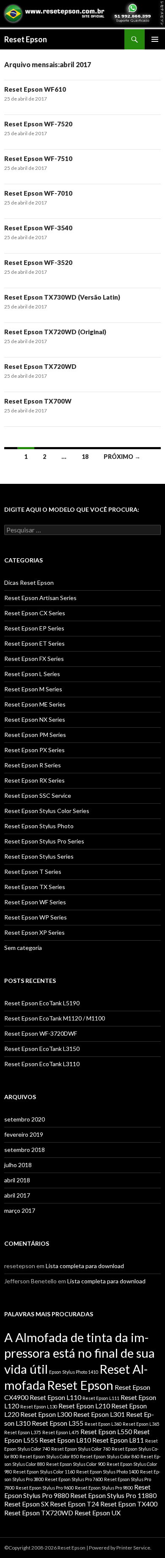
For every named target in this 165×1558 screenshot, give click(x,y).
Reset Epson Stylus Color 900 (75, 1464)
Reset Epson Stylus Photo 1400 (107, 1471)
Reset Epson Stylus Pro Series (44, 841)
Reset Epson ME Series (35, 704)
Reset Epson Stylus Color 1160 (44, 1471)
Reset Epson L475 (60, 1432)
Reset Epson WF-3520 (38, 262)
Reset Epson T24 (74, 1504)
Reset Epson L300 (46, 1414)
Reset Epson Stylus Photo (39, 825)
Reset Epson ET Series (34, 643)
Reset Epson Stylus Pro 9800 (104, 1487)
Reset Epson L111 (100, 1398)
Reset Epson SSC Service (37, 795)
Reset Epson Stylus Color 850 (49, 1456)
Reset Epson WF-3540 (38, 228)
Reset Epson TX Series (34, 886)
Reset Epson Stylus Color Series (46, 810)
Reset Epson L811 (118, 1440)
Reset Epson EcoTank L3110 (42, 1063)
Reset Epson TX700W (38, 401)
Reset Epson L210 (84, 1406)
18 (85, 456)
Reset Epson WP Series (35, 917)
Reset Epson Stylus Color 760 (80, 1449)
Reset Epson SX (26, 1504)
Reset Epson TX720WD (40, 366)
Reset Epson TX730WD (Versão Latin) (62, 297)
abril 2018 (17, 1180)
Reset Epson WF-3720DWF (40, 1033)
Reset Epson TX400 (128, 1504)
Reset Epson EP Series (34, 628)
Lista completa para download (85, 1265)
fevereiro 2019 (23, 1134)
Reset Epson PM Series (35, 734)
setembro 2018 (24, 1149)
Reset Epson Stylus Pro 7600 (74, 1479)
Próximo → (122, 456)
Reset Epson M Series (33, 689)
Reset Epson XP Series (34, 932)
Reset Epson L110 (55, 1397)
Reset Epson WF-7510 (38, 158)
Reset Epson (25, 39)
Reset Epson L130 (38, 1406)
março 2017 (19, 1210)
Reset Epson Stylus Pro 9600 (45, 1487)
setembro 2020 (24, 1119)
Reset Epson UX (97, 1513)
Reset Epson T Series (32, 871)
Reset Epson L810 (65, 1440)
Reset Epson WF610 (35, 89)
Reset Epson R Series (32, 765)
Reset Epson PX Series (34, 749)
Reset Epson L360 (103, 1424)
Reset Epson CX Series (34, 613)
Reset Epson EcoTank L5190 (42, 1003)
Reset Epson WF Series (35, 902)
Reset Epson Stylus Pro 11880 (113, 1495)
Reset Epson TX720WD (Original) (55, 332)
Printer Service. (133, 1547)
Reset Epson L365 (141, 1424)
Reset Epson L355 (57, 1423)
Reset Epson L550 (106, 1431)
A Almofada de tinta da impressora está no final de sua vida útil (79, 1353)
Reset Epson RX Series (34, 780)
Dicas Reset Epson (29, 582)
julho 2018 (18, 1164)
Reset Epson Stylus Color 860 (109, 1456)
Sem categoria (23, 947)
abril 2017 (17, 1195)
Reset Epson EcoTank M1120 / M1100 (54, 1018)
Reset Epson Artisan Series (40, 597)
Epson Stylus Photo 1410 (73, 1372)
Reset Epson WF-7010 (38, 193)
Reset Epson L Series (32, 673)
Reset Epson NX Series (34, 719)
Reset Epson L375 (22, 1432)
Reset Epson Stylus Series (39, 856)
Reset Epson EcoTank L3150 (42, 1048)
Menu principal (155, 39)
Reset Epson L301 (99, 1414)
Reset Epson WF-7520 (38, 124)
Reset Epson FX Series (34, 658)
